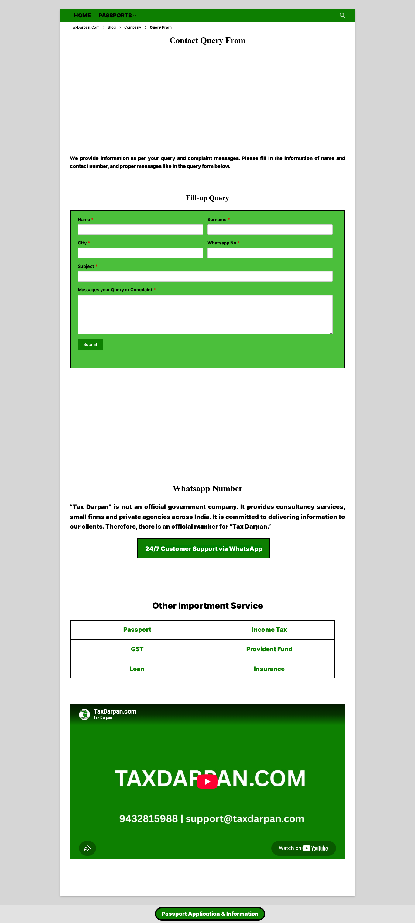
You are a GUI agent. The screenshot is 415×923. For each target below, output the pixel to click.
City (84, 242)
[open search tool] (342, 15)
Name (86, 219)
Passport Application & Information (210, 914)
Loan (137, 668)
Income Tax (269, 629)
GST (137, 649)
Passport (137, 629)
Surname (219, 219)
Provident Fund (269, 649)
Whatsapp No (224, 242)
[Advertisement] (207, 94)
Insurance (269, 668)
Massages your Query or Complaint (117, 289)
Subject (88, 266)
